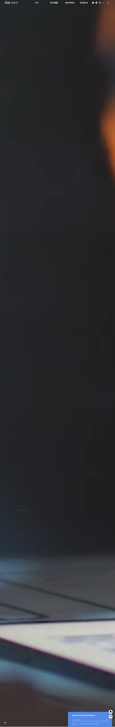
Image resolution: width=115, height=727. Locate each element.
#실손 (83, 723)
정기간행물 (54, 2)
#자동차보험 (96, 723)
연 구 (37, 2)
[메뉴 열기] (108, 3)
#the (80, 723)
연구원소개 (84, 2)
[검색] (107, 720)
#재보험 (87, 723)
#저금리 (91, 723)
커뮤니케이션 (69, 2)
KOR (103, 2)
